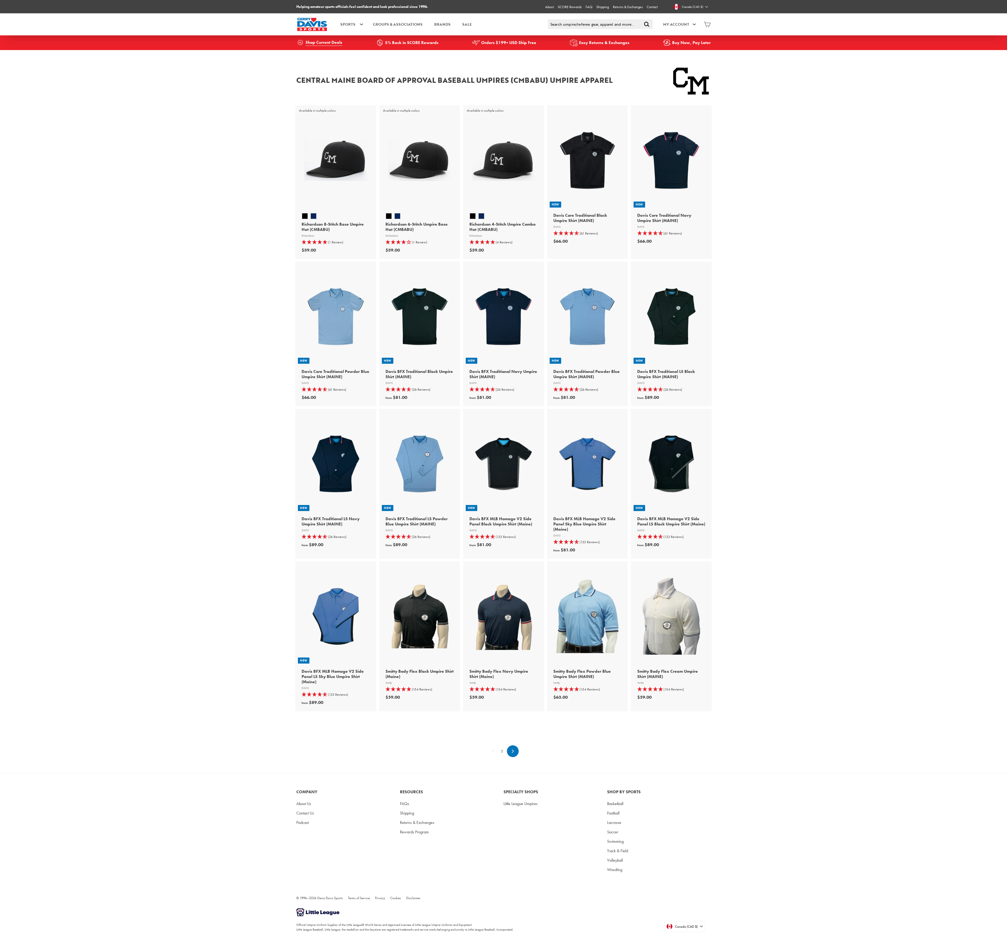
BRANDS (442, 24)
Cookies (395, 898)
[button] (336, 242)
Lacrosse (614, 822)
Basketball (615, 803)
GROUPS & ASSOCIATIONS (397, 24)
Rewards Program (414, 832)
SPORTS (347, 24)
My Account (676, 24)
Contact (652, 6)
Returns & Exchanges (628, 6)
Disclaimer (413, 898)
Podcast (302, 822)
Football (613, 813)
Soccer (612, 832)
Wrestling (614, 869)
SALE (467, 24)
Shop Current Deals (324, 42)
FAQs (404, 803)
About (549, 6)
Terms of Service (359, 898)
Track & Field (617, 851)
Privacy (380, 898)
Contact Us (305, 813)
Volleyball (615, 860)
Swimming (615, 841)
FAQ (589, 6)
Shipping (602, 6)
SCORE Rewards (570, 6)
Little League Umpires (521, 803)
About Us (303, 803)
